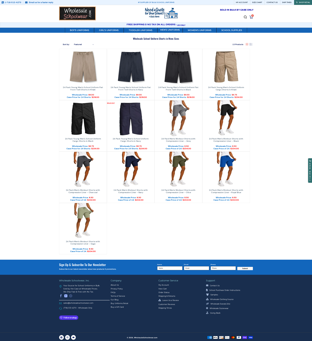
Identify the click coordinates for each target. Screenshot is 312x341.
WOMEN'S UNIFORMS (199, 30)
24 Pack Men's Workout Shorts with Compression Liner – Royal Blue (226, 191)
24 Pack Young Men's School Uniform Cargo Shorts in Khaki (226, 88)
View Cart (162, 289)
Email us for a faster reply (41, 2)
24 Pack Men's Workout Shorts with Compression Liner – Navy (131, 191)
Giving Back (215, 313)
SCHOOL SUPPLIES (231, 30)
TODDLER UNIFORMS (140, 30)
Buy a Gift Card (117, 307)
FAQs (113, 292)
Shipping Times (165, 308)
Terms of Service (118, 296)
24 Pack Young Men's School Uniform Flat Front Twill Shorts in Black (178, 88)
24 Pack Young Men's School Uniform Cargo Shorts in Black (83, 140)
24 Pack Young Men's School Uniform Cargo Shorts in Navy (131, 140)
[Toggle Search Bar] (245, 17)
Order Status (164, 292)
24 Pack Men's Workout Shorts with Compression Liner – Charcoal (83, 191)
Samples (214, 295)
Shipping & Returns (166, 296)
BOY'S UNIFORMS (79, 30)
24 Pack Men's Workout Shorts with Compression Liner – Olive (178, 191)
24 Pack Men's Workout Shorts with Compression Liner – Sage (83, 242)
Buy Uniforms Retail (119, 303)
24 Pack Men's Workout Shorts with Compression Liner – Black (226, 140)
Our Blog (114, 300)
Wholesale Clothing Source (222, 299)
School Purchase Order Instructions (224, 290)
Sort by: (66, 44)
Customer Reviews (166, 304)
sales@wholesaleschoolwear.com (78, 303)
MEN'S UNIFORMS (170, 30)
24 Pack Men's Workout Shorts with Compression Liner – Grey (178, 140)
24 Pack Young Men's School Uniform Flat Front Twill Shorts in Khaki (83, 88)
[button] (251, 17)
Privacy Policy (117, 289)
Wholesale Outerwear (218, 308)
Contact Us (214, 286)
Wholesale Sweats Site (220, 304)
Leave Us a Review (170, 300)
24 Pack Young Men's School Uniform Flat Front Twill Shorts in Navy (131, 88)
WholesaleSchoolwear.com (145, 338)
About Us (115, 285)
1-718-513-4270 (13, 2)
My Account (163, 285)
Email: (186, 264)
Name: (159, 264)
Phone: (213, 264)
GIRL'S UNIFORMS (109, 30)
